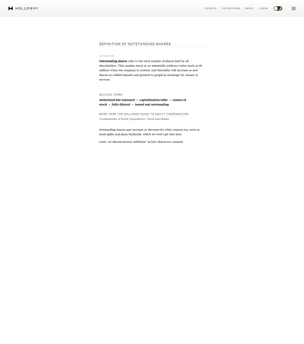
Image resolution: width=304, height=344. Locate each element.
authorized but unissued (117, 100)
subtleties (139, 141)
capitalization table (154, 100)
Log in (264, 8)
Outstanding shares (113, 61)
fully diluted (121, 104)
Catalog (210, 8)
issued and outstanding (152, 104)
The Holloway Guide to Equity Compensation (153, 114)
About (249, 8)
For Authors (231, 8)
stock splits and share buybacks (120, 134)
